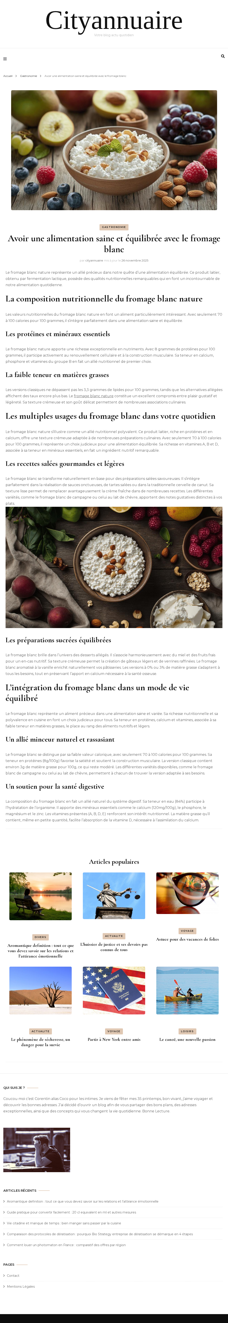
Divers (41, 937)
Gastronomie (114, 227)
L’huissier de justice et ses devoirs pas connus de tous (114, 947)
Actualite (114, 936)
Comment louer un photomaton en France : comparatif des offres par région (66, 1245)
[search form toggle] (223, 56)
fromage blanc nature (94, 396)
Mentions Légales (21, 1287)
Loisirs (187, 1031)
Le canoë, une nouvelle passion (187, 1039)
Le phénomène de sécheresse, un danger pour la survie (40, 1042)
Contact (13, 1276)
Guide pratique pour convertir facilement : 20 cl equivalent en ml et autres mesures (71, 1212)
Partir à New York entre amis (114, 1039)
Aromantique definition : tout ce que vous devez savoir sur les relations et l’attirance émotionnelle (40, 951)
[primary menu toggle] (6, 58)
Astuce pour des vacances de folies (187, 939)
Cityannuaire (114, 20)
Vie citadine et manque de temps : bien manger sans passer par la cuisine (64, 1223)
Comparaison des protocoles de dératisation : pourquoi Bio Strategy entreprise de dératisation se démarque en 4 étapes (100, 1234)
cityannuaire (94, 260)
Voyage (187, 930)
